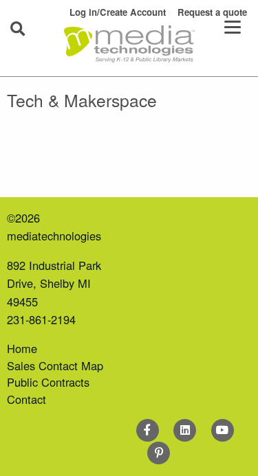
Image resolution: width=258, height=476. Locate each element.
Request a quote (212, 12)
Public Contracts (48, 382)
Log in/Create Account (117, 12)
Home (22, 348)
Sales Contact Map (55, 365)
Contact (26, 399)
